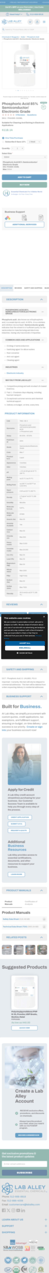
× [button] (44, 617)
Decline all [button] (25, 648)
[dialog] (24, 636)
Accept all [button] (25, 643)
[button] (24, 653)
